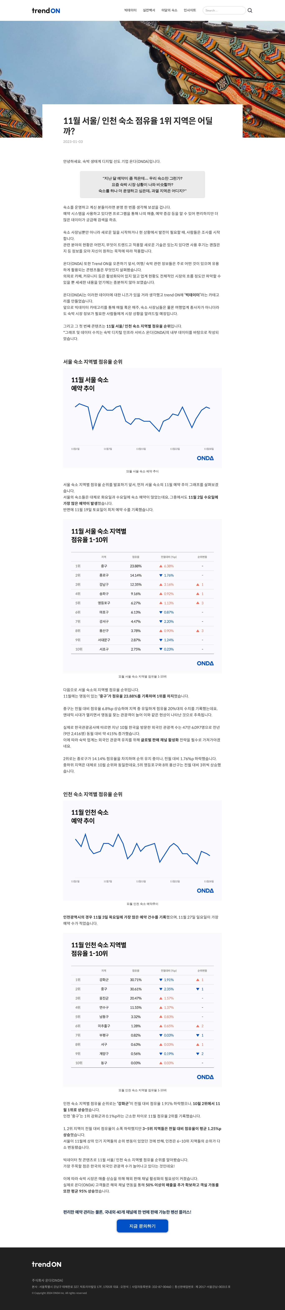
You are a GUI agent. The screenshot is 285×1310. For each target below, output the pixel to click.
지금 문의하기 (142, 1226)
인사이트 (190, 10)
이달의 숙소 (169, 10)
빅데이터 (130, 10)
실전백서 (149, 10)
